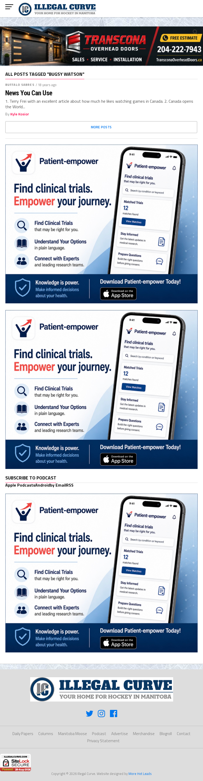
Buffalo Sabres (19, 84)
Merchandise (144, 734)
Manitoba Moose (72, 734)
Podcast (99, 734)
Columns (45, 734)
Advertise (119, 734)
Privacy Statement (103, 741)
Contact (184, 734)
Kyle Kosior (19, 114)
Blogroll (166, 734)
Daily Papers (22, 734)
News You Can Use (28, 93)
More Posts (101, 127)
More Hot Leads (140, 773)
